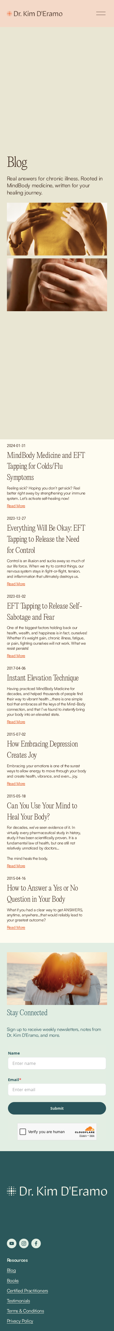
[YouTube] (11, 1243)
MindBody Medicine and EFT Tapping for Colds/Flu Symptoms (46, 466)
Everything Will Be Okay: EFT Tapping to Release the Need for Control (46, 539)
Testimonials (18, 1300)
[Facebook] (36, 1243)
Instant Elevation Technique (43, 678)
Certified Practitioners (27, 1290)
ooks (14, 1280)
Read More (16, 505)
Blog (11, 1270)
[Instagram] (24, 1243)
